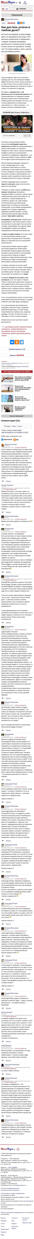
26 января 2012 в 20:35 (7, 878)
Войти (25, 3)
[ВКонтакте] (18, 23)
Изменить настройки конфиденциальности (13, 1212)
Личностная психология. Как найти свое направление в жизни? (23, 388)
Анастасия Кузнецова (12, 1064)
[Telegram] (23, 23)
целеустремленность (19, 329)
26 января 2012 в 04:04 (7, 996)
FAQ (13, 1221)
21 (4, 23)
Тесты (2, 1226)
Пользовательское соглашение (10, 1190)
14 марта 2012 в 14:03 (7, 488)
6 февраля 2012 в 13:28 (7, 579)
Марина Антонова (11, 444)
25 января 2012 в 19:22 (7, 1048)
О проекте (15, 1218)
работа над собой (17, 333)
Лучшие (19, 426)
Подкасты (3, 1232)
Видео (2, 1235)
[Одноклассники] (21, 23)
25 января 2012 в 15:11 (7, 1067)
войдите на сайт (22, 432)
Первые (14, 426)
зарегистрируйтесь (7, 432)
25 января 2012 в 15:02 (7, 1081)
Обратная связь (27, 1222)
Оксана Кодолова (7, 485)
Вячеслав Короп (6, 1012)
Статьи (3, 1223)
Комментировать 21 (17, 349)
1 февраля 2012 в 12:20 (7, 447)
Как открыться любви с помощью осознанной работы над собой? (23, 378)
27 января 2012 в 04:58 (7, 931)
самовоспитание (25, 327)
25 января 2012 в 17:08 (7, 1015)
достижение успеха (9, 331)
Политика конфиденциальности (10, 1188)
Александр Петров (11, 784)
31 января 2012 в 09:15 (7, 531)
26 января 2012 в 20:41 (7, 906)
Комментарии (5, 1229)
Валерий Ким (9, 529)
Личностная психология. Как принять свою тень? (22, 398)
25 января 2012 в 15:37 (7, 1123)
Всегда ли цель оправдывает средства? (20, 408)
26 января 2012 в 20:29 (7, 847)
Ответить (8, 481)
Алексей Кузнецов (11, 1078)
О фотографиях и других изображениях (12, 1193)
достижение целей (12, 327)
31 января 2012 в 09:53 (7, 737)
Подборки (4, 1221)
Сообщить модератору (21, 447)
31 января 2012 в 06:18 (7, 705)
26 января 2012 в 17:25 (7, 786)
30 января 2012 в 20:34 (7, 629)
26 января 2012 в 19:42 (7, 809)
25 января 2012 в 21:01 (7, 963)
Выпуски (3, 1218)
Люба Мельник (6, 1045)
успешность (6, 329)
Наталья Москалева (11, 516)
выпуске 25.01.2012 (22, 366)
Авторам (14, 1223)
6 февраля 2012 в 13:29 (7, 519)
